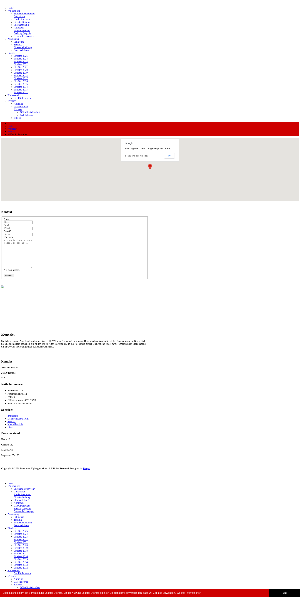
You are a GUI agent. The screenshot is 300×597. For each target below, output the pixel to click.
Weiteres (12, 128)
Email (7, 225)
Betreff (7, 231)
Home (11, 126)
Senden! (8, 275)
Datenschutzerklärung (18, 418)
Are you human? (12, 270)
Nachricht (8, 237)
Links (10, 427)
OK (169, 155)
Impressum (13, 415)
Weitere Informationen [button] (189, 593)
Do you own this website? (136, 156)
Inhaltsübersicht (15, 424)
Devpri (86, 468)
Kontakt (11, 131)
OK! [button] (285, 593)
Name (7, 219)
